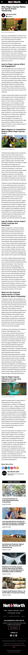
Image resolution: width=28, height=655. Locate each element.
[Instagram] (14, 468)
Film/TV (22, 610)
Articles (18, 613)
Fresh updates (14, 482)
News (5, 610)
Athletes (10, 16)
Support (23, 616)
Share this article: (7, 464)
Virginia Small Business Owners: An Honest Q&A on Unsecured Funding (13, 591)
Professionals (11, 613)
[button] (26, 2)
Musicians (16, 610)
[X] (6, 468)
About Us (5, 616)
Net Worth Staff (11, 14)
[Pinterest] (11, 468)
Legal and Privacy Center (14, 616)
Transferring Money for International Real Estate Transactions (10, 500)
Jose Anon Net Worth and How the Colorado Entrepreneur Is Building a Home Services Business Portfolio (13, 523)
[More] (17, 468)
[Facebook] (3, 468)
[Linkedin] (8, 468)
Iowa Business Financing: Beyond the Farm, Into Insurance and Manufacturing (13, 545)
